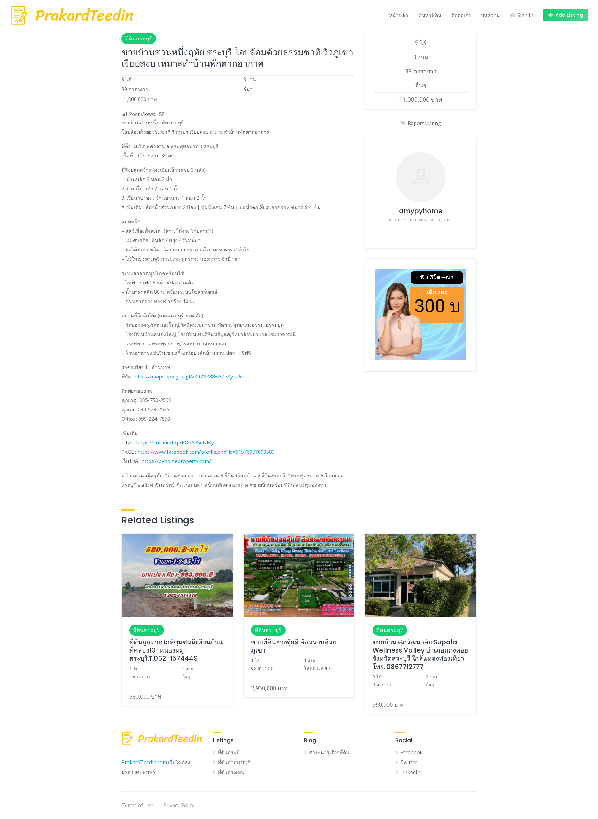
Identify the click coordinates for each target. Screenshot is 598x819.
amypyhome (420, 210)
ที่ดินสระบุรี (138, 38)
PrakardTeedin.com (144, 762)
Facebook (411, 752)
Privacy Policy (178, 805)
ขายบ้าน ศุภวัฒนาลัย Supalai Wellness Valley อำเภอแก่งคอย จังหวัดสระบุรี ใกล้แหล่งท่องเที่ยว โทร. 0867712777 (420, 654)
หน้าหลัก (398, 15)
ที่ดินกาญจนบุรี (234, 762)
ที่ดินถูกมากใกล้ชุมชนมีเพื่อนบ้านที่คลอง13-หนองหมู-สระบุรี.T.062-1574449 (176, 650)
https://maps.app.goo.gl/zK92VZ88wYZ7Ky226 (188, 376)
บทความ (490, 15)
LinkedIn (410, 772)
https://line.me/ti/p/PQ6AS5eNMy (175, 442)
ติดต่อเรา (461, 15)
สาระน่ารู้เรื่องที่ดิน (329, 752)
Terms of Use (137, 805)
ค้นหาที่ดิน (429, 15)
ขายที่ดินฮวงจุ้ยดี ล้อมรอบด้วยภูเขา (293, 646)
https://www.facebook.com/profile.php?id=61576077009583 (206, 451)
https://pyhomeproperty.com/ (176, 461)
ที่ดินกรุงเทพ (231, 772)
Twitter (408, 762)
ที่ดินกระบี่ (229, 752)
